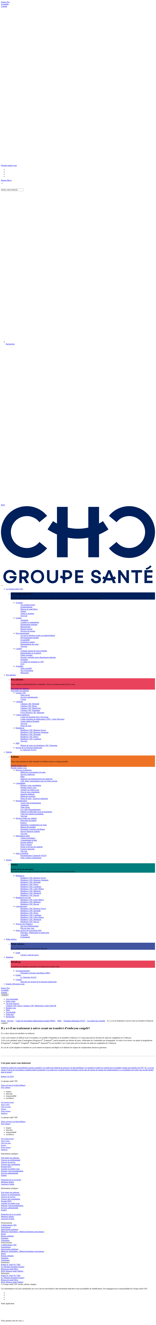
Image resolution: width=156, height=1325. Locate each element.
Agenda (4, 6)
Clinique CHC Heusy (28, 706)
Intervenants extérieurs (9, 1229)
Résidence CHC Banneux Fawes (33, 730)
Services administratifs (9, 1173)
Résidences (20, 728)
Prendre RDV (6, 1167)
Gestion (19, 618)
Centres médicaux (22, 715)
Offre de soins (6, 1107)
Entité (18, 953)
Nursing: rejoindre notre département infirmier (38, 657)
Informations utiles (23, 836)
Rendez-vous (11, 1008)
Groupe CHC (21, 693)
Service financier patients (30, 831)
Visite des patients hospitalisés (32, 814)
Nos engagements (22, 633)
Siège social (25, 695)
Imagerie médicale (27, 794)
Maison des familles (28, 827)
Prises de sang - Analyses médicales (34, 799)
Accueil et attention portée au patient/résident (37, 635)
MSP (18, 743)
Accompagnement (23, 971)
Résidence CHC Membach (30, 893)
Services (10, 1021)
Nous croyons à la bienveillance (13, 1085)
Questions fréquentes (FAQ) (74, 1021)
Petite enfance (11, 939)
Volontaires (5, 1240)
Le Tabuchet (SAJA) (28, 750)
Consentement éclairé (28, 840)
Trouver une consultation (30, 792)
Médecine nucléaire (27, 796)
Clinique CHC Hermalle (29, 704)
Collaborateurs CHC (9, 1225)
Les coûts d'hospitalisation (30, 809)
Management (25, 627)
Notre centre (10, 1001)
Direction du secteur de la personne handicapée (38, 982)
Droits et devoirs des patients (31, 847)
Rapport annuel (26, 629)
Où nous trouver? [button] (12, 1003)
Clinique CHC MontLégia (30, 708)
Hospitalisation (21, 801)
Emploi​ (4, 1175)
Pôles (22, 777)
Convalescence (21, 906)
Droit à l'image (26, 845)
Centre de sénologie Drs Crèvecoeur (34, 717)
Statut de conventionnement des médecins (36, 779)
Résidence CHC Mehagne (30, 891)
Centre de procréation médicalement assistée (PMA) (35, 1021)
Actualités (5, 4)
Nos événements (26, 671)
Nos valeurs (5, 1087)
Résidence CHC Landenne (30, 739)
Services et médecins (24, 770)
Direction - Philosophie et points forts (34, 933)
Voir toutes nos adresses (20, 688)
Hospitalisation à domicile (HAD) (33, 856)
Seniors (9, 860)
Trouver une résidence (24, 924)
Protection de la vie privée (11, 1180)
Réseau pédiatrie (7, 1236)
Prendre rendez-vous (19, 766)
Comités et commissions (29, 622)
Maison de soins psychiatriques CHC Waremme (38, 745)
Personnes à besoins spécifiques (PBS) (35, 973)
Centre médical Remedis (29, 721)
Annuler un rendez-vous (29, 790)
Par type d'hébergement (29, 926)
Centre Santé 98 (50, 1006)
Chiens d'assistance (27, 838)
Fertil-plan (10, 1014)
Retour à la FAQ (7, 1076)
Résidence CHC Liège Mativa (32, 889)
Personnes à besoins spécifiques (32, 829)
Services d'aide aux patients (26, 818)
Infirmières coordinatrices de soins (33, 825)
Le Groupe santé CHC (14, 589)
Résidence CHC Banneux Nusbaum (34, 732)
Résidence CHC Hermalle (30, 734)
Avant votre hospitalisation (30, 803)
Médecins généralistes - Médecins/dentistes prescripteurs (22, 1232)
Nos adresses (11, 675)
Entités (18, 975)
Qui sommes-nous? (27, 605)
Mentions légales (7, 1182)
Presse (3, 1234)
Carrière (19, 649)
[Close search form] (2, 183)
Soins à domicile (22, 853)
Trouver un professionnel (10, 1160)
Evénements (25, 937)
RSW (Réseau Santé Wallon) (12, 1271)
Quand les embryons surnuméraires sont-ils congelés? (22, 1068)
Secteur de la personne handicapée (29, 748)
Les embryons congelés (96, 1021)
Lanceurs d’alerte (7, 1184)
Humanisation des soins (29, 644)
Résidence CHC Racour (29, 895)
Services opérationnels (29, 697)
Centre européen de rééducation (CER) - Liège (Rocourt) (42, 719)
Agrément (24, 620)
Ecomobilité (25, 640)
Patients (9, 752)
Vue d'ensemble (12, 999)
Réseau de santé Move (29, 609)
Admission (24, 805)
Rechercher (10, 1017)
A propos (19, 603)
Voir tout (23, 616)
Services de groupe (27, 631)
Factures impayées (27, 849)
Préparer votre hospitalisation (12, 1171)
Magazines (24, 673)
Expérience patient (27, 642)
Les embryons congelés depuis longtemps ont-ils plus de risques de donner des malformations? (82, 1070)
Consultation (20, 783)
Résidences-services (23, 898)
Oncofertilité (10, 1012)
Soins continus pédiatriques (30, 858)
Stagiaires (24, 660)
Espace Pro (5, 2)
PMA (8, 1010)
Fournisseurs (6, 1227)
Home (3, 1021)
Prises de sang (25, 726)
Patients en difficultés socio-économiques (36, 812)
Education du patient (28, 820)
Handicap (9, 957)
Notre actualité (26, 668)
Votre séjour (25, 807)
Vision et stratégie (27, 614)
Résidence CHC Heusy (29, 737)
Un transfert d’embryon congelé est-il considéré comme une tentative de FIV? (115, 1068)
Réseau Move (6, 180)
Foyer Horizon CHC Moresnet (32, 713)
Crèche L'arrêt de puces (29, 955)
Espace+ (23, 823)
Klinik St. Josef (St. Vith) (10, 1264)
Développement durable (29, 638)
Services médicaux (27, 774)
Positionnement (26, 607)
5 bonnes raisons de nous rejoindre (33, 651)
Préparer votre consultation (30, 785)
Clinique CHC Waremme (30, 710)
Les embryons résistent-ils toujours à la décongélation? (64, 1068)
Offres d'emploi (26, 655)
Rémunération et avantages (30, 653)
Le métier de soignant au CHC (32, 662)
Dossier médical (26, 842)
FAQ (22, 664)
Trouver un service (8, 1162)
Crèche (23, 699)
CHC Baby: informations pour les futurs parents (38, 781)
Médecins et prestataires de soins (32, 772)
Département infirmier (28, 624)
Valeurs (23, 611)
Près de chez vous (27, 928)
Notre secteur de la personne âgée (28, 930)
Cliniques (19, 702)
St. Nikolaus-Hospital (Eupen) (12, 1267)
